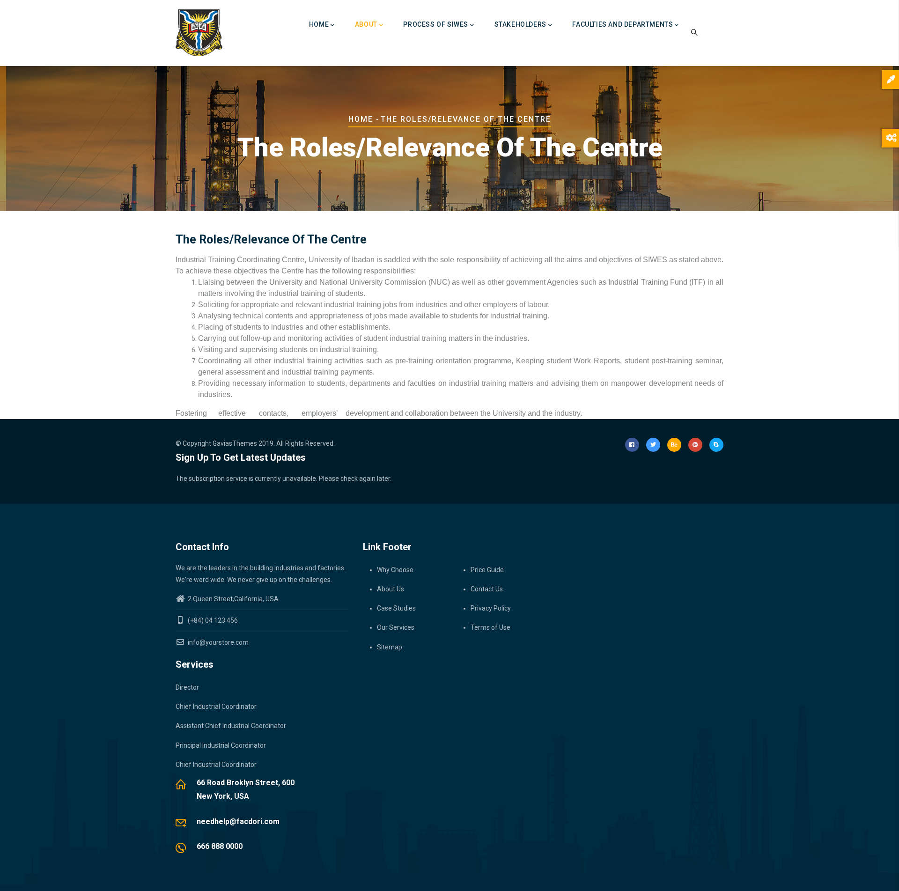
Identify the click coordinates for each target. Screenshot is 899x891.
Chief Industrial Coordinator (216, 706)
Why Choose (395, 570)
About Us (390, 589)
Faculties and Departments (622, 24)
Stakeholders (520, 24)
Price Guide (487, 570)
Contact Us (487, 589)
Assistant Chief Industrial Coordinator (231, 725)
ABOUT (366, 24)
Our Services (395, 627)
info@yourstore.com (217, 642)
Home (319, 24)
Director (187, 687)
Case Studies (396, 608)
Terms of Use (490, 627)
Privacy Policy (491, 608)
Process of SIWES (435, 24)
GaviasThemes (235, 443)
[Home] (199, 33)
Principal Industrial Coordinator (221, 745)
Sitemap (389, 647)
